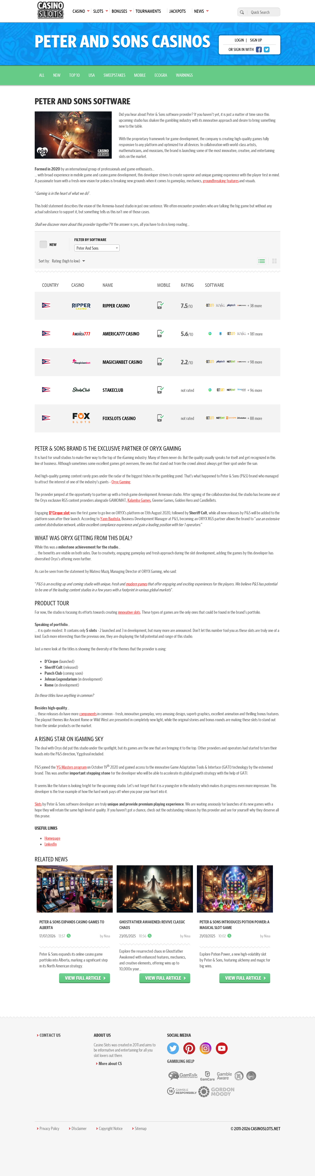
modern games (136, 583)
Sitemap (140, 1128)
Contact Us (50, 1035)
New (56, 75)
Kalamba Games (139, 500)
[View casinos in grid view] (274, 261)
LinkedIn (51, 844)
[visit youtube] (222, 1048)
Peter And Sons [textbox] (87, 248)
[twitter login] (267, 49)
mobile (140, 75)
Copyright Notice (111, 1128)
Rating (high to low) (66, 260)
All (41, 75)
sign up (256, 40)
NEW (53, 244)
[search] (241, 12)
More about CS (110, 1063)
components (88, 713)
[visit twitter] (173, 1048)
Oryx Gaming (120, 481)
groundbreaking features (221, 180)
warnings (184, 75)
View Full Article (83, 978)
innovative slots (129, 612)
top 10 (74, 75)
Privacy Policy (49, 1128)
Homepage (52, 838)
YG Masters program (71, 767)
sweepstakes (114, 75)
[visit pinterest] (189, 1048)
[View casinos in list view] (261, 261)
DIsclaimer (79, 1128)
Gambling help (180, 1061)
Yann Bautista (110, 518)
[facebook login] (259, 49)
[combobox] (97, 247)
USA (92, 75)
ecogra (161, 75)
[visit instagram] (205, 1048)
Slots (38, 804)
